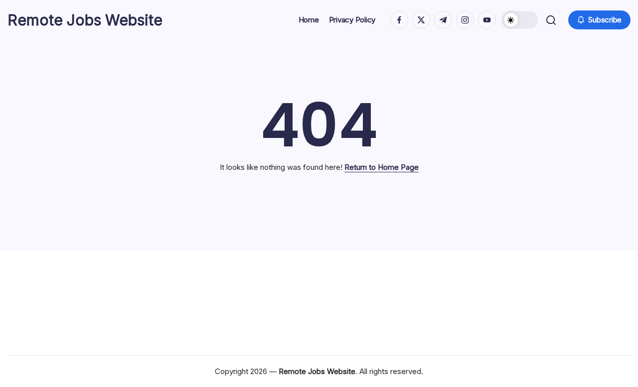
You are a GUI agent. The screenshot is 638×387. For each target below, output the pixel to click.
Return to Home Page (381, 167)
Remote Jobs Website (84, 20)
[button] (520, 20)
